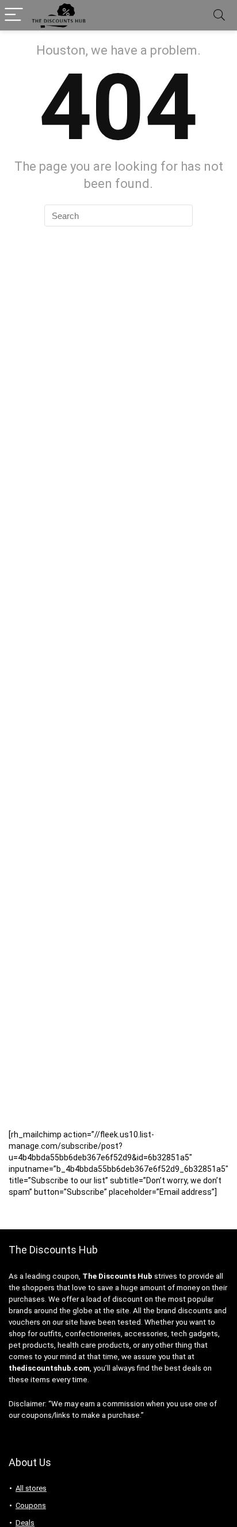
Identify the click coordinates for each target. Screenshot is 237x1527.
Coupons (31, 1505)
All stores (31, 1488)
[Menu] (14, 15)
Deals (25, 1522)
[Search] (219, 15)
